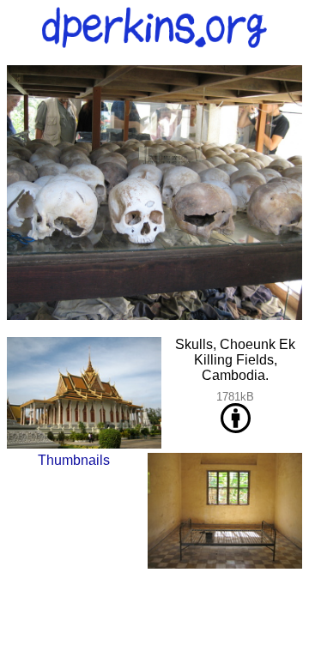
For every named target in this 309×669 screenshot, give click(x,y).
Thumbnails (74, 460)
